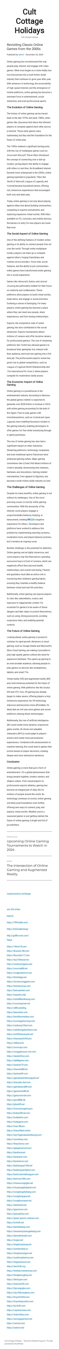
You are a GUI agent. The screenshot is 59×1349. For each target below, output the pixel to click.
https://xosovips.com (17, 1047)
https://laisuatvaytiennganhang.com (24, 1231)
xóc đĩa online (13, 909)
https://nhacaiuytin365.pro (19, 1038)
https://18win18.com (17, 946)
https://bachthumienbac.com (20, 1016)
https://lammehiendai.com (19, 1235)
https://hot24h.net (15, 1222)
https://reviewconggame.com (21, 981)
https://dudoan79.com (17, 1065)
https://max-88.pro (16, 1126)
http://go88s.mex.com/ (18, 935)
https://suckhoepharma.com (20, 1257)
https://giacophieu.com (18, 1214)
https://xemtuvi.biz (16, 1323)
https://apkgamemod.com (19, 1148)
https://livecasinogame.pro (20, 1108)
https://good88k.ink (16, 1100)
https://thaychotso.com (18, 1143)
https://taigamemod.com (18, 1262)
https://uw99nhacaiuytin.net (20, 1034)
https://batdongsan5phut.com (21, 1170)
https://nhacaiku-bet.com (19, 1082)
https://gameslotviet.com (19, 1095)
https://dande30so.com (18, 1056)
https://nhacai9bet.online (18, 1130)
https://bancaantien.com (18, 990)
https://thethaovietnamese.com (22, 1270)
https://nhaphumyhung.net (19, 1244)
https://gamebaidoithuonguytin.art (23, 1078)
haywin (10, 916)
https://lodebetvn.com (17, 1117)
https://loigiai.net (15, 1240)
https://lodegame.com (17, 1122)
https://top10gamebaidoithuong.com (24, 1135)
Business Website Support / (35, 1341)
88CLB (30, 519)
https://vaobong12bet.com (19, 1025)
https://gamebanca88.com (19, 1086)
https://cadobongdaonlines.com (22, 1030)
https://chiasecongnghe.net (20, 1183)
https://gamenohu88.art (18, 1091)
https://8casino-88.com (18, 951)
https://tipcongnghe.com (18, 1288)
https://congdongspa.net (18, 1196)
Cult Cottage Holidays (29, 21)
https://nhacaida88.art (17, 1069)
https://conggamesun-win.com (21, 1051)
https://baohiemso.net (17, 1161)
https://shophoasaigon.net (19, 1253)
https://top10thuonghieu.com (20, 1292)
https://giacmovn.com (17, 1209)
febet (9, 940)
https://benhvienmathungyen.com (23, 1174)
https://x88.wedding (16, 1008)
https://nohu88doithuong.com (21, 999)
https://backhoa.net (16, 1152)
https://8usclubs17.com (18, 955)
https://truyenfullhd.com (18, 1297)
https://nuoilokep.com (17, 1139)
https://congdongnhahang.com (21, 1192)
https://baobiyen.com (17, 1157)
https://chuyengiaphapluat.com (21, 1187)
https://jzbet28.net (16, 1104)
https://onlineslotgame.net (19, 964)
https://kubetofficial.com (18, 1113)
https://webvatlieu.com (18, 1314)
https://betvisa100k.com (18, 1178)
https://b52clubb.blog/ (17, 929)
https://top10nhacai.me (18, 959)
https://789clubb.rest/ (17, 922)
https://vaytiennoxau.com (19, 1310)
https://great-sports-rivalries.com (23, 1218)
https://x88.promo (15, 1043)
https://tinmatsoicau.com (19, 986)
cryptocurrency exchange (19, 893)
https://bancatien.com (17, 1012)
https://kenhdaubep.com (18, 1227)
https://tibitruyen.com (17, 1279)
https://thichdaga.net (16, 977)
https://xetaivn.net (15, 1327)
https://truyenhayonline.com (20, 1301)
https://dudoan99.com (17, 1073)
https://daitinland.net (16, 1205)
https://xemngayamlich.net (19, 1319)
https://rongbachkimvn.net (19, 973)
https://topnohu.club (16, 994)
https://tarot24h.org (16, 1266)
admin (21, 55)
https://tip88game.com (18, 1060)
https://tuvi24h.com (16, 1306)
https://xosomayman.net (18, 1003)
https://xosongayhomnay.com (21, 1021)
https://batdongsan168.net (19, 1165)
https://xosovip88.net (17, 968)
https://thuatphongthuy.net (19, 1275)
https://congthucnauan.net (19, 1200)
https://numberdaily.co (17, 1249)
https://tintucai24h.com (18, 1284)
